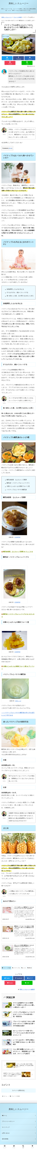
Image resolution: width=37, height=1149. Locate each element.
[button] (33, 543)
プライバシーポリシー (8, 1121)
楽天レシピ (18, 701)
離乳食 (30, 967)
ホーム (5, 1115)
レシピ (24, 967)
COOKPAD (17, 537)
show (10, 148)
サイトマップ (6, 1127)
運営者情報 (5, 1139)
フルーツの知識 (7, 967)
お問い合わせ (6, 1133)
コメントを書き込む (18, 1090)
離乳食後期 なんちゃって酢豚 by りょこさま (18, 551)
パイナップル (16, 967)
